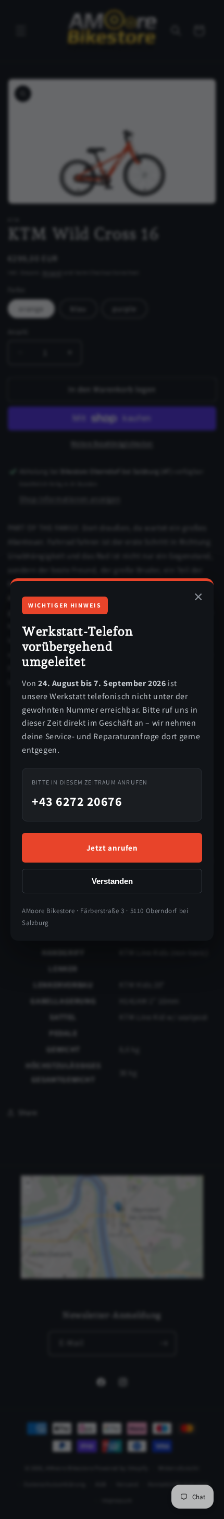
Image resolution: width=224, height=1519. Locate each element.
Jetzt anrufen (112, 848)
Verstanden (112, 881)
